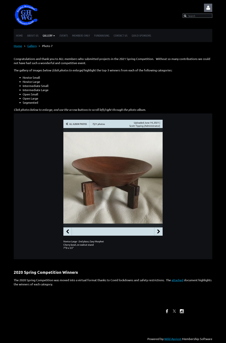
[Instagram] (182, 311)
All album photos (78, 123)
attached (177, 280)
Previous (67, 231)
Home (18, 46)
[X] (174, 311)
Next (158, 231)
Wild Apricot (172, 339)
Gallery (32, 46)
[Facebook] (167, 311)
